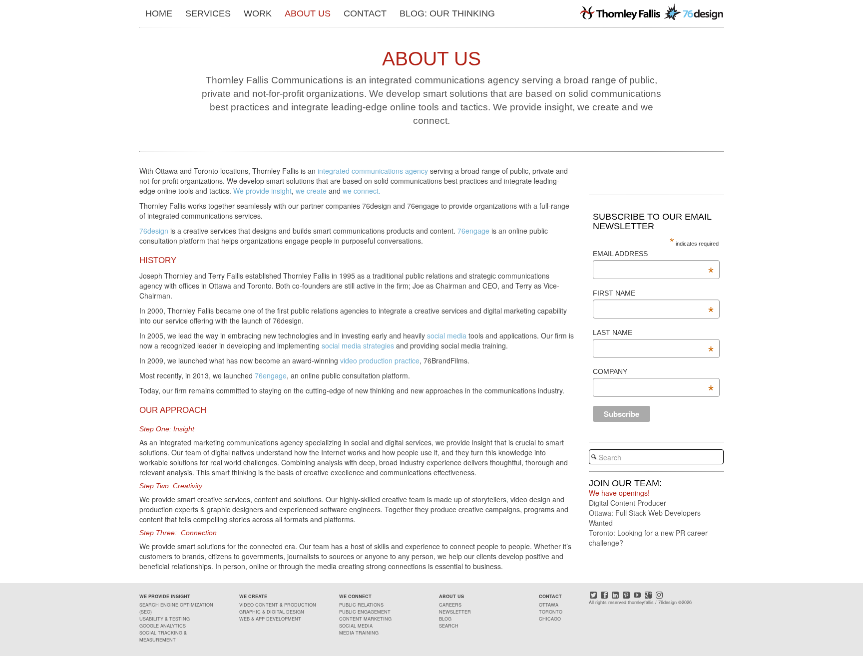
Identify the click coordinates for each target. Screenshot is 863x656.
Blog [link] (445, 619)
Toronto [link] (550, 612)
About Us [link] (308, 13)
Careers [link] (450, 605)
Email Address (653, 254)
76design (153, 231)
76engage (472, 231)
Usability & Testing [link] (164, 619)
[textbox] (656, 456)
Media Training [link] (359, 633)
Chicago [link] (550, 619)
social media (447, 335)
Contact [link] (365, 13)
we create (311, 191)
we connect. (362, 191)
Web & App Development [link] (270, 619)
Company (653, 371)
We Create (253, 596)
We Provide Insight (164, 596)
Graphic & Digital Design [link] (271, 612)
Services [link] (208, 13)
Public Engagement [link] (365, 612)
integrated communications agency (373, 171)
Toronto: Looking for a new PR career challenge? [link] (648, 538)
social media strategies (358, 345)
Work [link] (258, 13)
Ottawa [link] (548, 605)
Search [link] (448, 626)
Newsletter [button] (455, 612)
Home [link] (158, 13)
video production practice (380, 360)
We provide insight (261, 191)
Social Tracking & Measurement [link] (163, 636)
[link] (651, 11)
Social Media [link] (356, 626)
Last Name (653, 332)
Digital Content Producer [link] (627, 503)
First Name (653, 293)
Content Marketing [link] (365, 619)
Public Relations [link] (361, 605)
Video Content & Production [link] (277, 605)
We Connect (355, 596)
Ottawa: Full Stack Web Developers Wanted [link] (645, 518)
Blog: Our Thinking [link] (447, 13)
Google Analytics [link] (162, 626)
